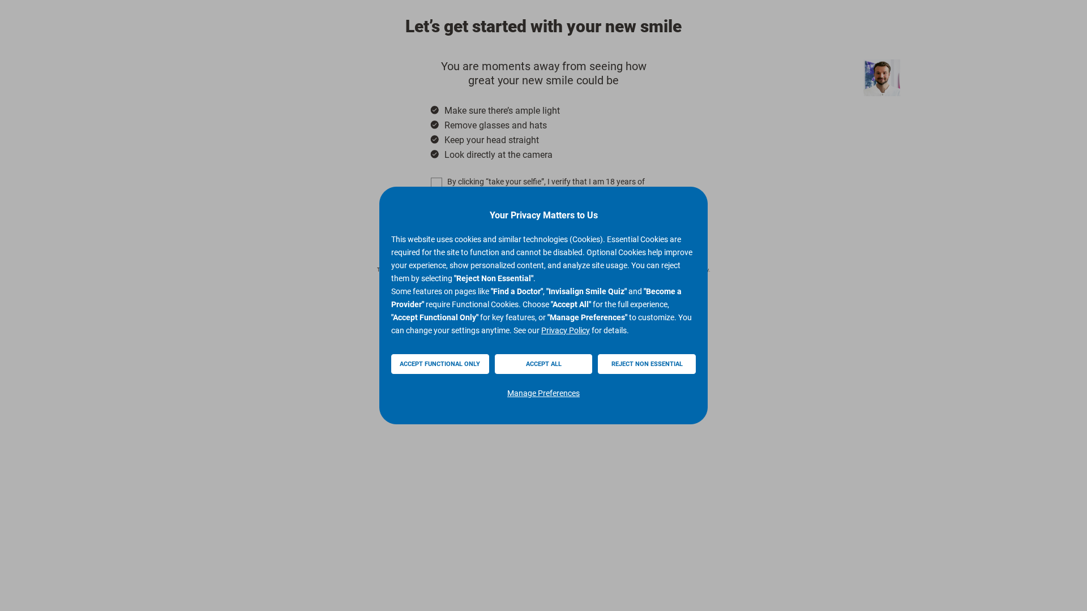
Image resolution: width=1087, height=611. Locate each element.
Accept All (544, 364)
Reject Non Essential (647, 364)
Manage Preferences (543, 393)
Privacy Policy (565, 330)
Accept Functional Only (440, 364)
